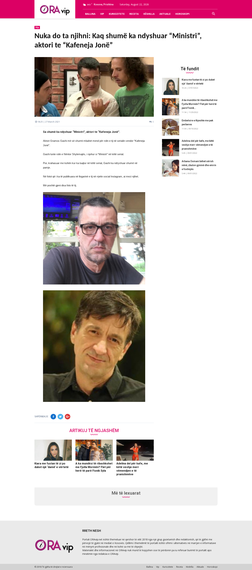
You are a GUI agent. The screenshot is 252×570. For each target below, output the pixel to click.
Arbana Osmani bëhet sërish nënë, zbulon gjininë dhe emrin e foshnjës (199, 165)
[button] (213, 14)
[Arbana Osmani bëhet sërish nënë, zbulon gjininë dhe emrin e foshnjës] (170, 168)
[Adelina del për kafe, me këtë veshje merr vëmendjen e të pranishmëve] (135, 450)
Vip (102, 13)
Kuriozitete (117, 13)
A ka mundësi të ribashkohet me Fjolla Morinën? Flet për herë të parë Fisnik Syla (93, 467)
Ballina (90, 13)
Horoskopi (182, 13)
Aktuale (165, 13)
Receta (134, 13)
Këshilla (149, 13)
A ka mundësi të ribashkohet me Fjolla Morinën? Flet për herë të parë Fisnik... (199, 104)
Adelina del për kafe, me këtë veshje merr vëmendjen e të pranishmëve (198, 145)
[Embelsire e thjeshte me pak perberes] (170, 127)
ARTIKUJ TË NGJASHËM (94, 430)
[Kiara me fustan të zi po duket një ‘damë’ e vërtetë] (53, 450)
